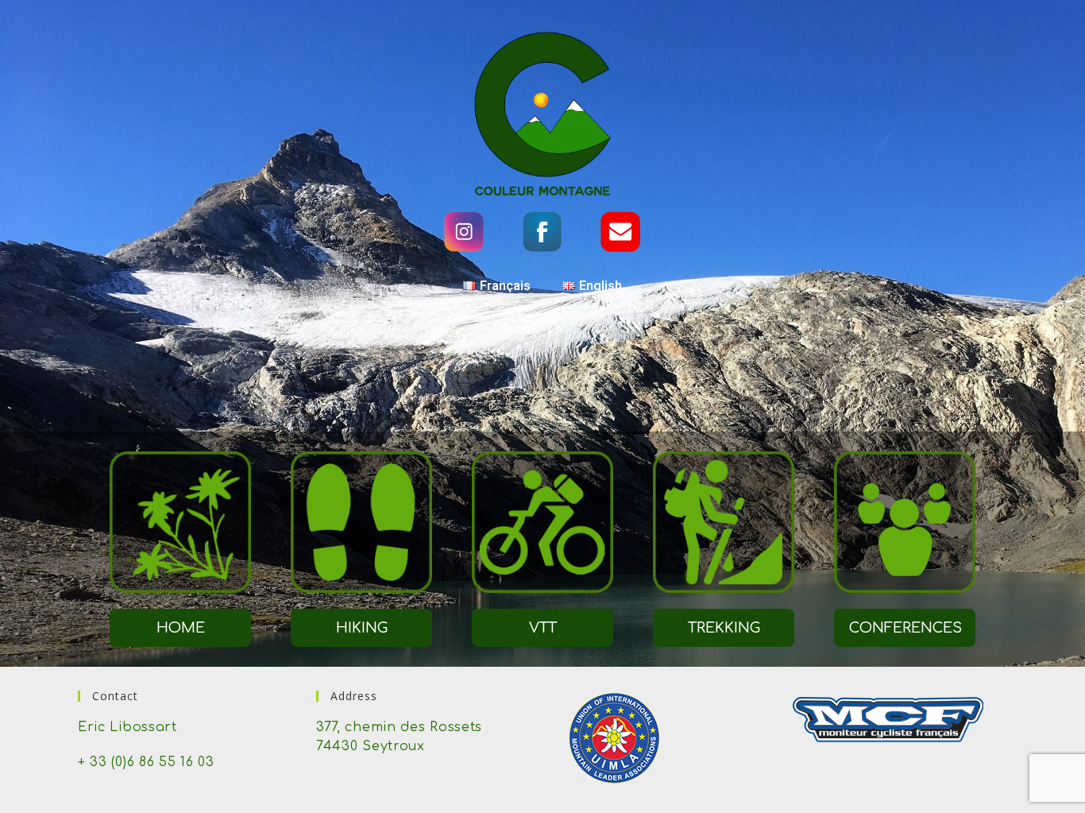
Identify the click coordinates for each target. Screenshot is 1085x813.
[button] (180, 628)
